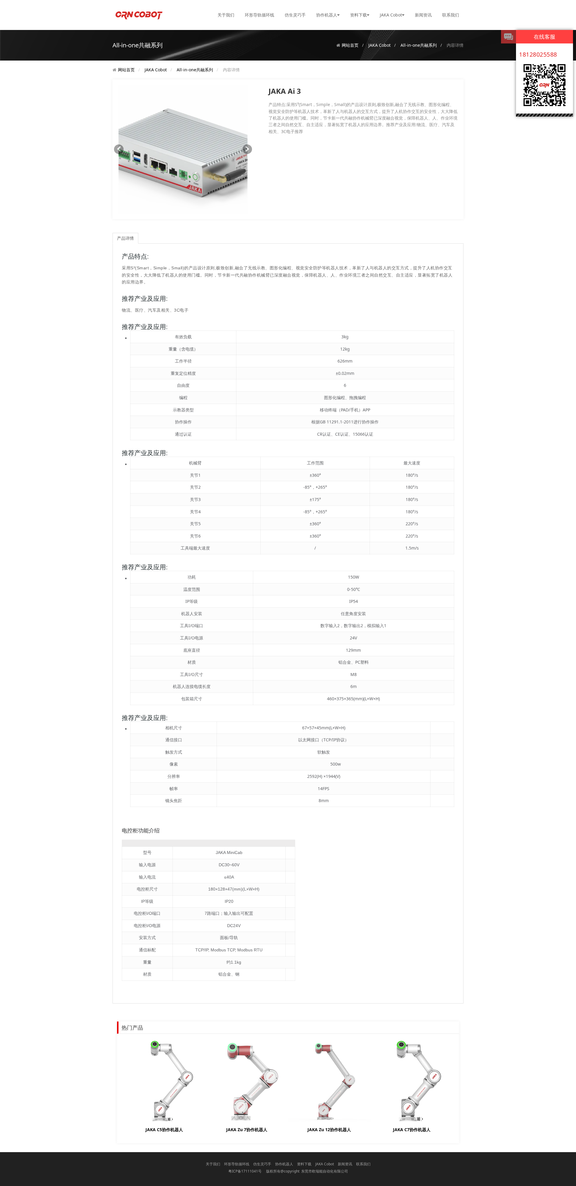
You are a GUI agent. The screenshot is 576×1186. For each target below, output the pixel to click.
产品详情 (125, 238)
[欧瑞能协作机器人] (138, 14)
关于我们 (226, 15)
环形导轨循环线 (259, 15)
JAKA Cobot (391, 15)
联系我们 (450, 15)
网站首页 (350, 45)
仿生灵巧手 (295, 15)
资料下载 (358, 15)
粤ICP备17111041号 (245, 1171)
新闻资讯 (423, 15)
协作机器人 (326, 15)
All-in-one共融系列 (418, 45)
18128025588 (538, 54)
